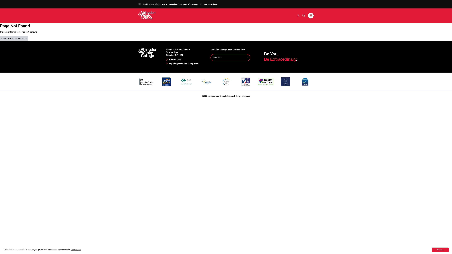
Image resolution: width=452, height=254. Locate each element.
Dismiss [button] (440, 250)
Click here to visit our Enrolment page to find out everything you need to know (187, 4)
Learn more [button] (76, 250)
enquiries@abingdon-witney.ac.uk (183, 63)
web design (236, 96)
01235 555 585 (174, 60)
